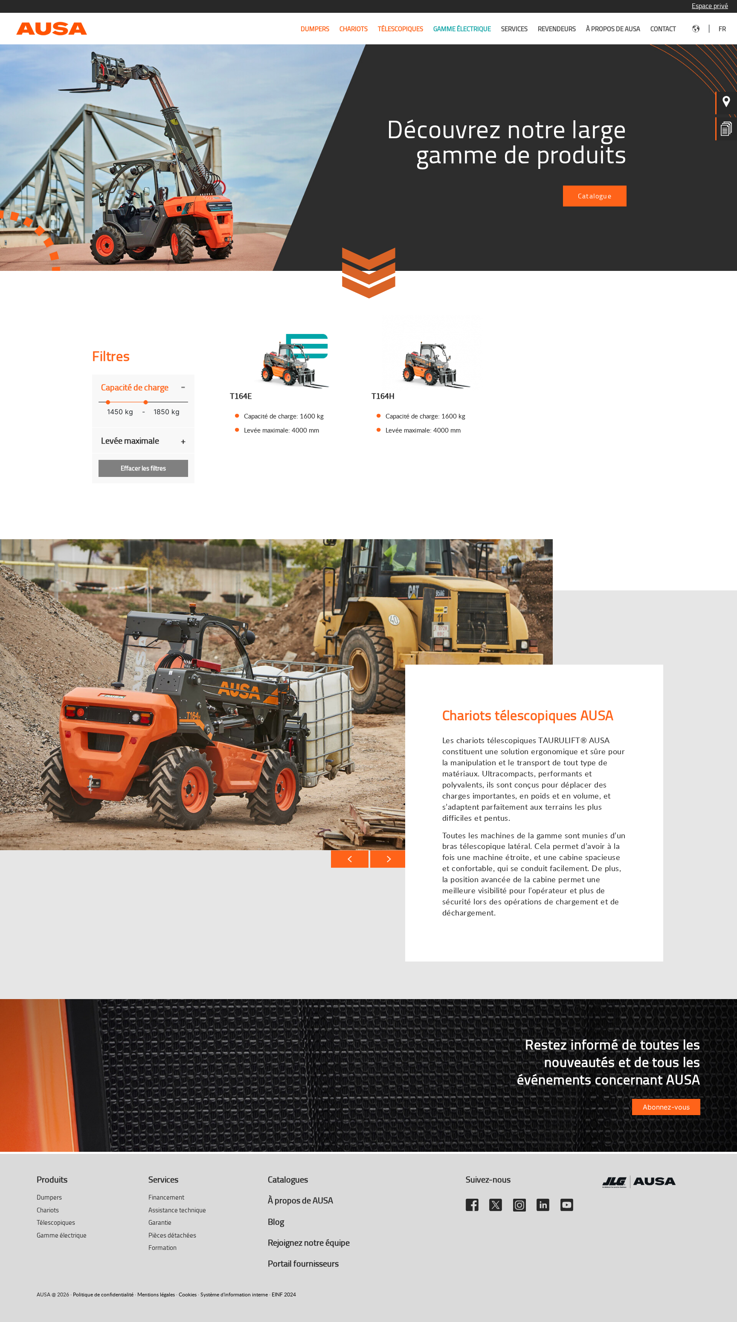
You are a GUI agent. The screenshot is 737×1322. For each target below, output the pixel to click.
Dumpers (315, 28)
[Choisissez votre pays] (696, 28)
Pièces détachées (172, 1235)
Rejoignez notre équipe (309, 1242)
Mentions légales (156, 1294)
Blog (276, 1221)
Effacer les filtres (143, 468)
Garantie (159, 1222)
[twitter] (495, 1201)
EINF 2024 (284, 1294)
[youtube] (566, 1201)
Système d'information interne (234, 1294)
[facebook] (472, 1201)
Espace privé (710, 5)
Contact (663, 28)
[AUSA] (51, 27)
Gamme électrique (462, 28)
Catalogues (288, 1179)
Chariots (353, 28)
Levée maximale (143, 440)
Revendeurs (557, 28)
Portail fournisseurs (303, 1263)
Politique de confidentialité (103, 1294)
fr (722, 28)
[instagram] (519, 1201)
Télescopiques (400, 28)
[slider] (108, 402)
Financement (166, 1197)
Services (514, 28)
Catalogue (595, 195)
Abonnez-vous (666, 1107)
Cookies (188, 1294)
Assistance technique (177, 1210)
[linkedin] (543, 1201)
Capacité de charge (143, 387)
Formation (162, 1247)
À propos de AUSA (613, 28)
